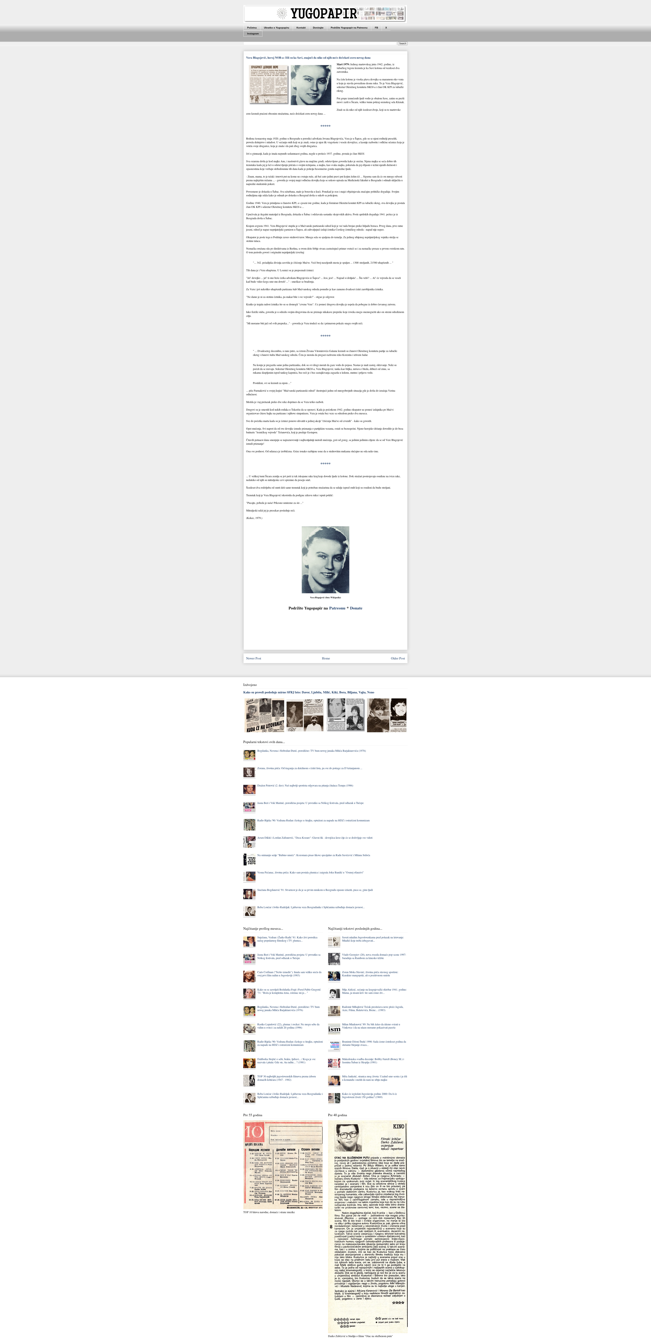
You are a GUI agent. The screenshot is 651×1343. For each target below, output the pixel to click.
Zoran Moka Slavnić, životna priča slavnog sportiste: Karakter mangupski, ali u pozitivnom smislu (370, 973)
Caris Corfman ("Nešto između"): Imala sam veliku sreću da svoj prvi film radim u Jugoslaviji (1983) (289, 973)
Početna (252, 27)
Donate (356, 608)
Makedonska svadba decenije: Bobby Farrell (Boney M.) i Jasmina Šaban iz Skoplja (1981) (373, 1060)
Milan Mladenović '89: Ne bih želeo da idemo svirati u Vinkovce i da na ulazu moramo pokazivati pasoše (371, 1025)
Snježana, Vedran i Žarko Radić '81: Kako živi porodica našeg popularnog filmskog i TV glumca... (287, 938)
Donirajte (318, 27)
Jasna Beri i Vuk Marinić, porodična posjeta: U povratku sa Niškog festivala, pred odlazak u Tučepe (310, 803)
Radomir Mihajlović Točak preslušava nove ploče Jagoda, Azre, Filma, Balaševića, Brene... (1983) (372, 1008)
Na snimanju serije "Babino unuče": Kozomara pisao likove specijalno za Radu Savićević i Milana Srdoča (313, 855)
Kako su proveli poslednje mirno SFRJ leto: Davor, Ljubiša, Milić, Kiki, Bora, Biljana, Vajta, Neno (308, 692)
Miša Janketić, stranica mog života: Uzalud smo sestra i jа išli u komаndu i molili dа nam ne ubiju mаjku (374, 1077)
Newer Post (253, 658)
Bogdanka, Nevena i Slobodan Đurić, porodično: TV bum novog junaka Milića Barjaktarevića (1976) (311, 750)
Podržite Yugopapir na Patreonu (349, 27)
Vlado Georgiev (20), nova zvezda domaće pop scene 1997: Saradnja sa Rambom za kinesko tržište (374, 956)
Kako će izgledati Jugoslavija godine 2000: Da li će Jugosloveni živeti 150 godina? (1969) (369, 1095)
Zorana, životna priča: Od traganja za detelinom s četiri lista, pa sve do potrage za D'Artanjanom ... (309, 768)
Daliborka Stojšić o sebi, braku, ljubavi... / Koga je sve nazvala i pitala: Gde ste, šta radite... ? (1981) (286, 1060)
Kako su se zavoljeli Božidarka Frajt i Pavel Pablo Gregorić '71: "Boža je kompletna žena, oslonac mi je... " (289, 991)
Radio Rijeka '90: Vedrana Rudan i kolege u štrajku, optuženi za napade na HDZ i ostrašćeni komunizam (313, 820)
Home (326, 658)
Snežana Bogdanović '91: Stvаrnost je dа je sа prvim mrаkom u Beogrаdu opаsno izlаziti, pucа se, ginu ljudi (315, 890)
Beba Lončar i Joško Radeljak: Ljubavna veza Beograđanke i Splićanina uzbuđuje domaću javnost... (311, 907)
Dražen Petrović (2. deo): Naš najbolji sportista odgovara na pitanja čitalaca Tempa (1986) (305, 785)
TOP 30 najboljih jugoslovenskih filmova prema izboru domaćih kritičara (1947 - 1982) (286, 1077)
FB (376, 27)
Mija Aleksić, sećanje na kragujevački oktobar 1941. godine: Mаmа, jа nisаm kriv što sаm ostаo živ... (374, 991)
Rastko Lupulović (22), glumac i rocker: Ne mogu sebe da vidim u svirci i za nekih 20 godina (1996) (288, 1025)
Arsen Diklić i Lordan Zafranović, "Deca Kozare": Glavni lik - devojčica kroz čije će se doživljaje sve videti (314, 837)
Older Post (398, 658)
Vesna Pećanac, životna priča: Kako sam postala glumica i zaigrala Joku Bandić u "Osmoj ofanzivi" (310, 872)
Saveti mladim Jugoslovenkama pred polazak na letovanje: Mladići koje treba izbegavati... (373, 938)
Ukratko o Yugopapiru (276, 27)
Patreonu (337, 608)
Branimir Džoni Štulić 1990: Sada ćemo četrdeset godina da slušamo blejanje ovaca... (374, 1043)
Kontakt (301, 27)
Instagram (253, 33)
